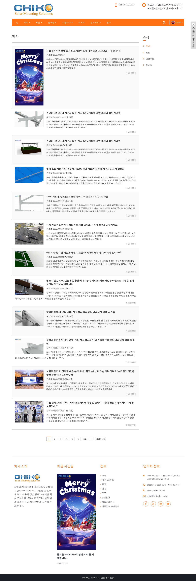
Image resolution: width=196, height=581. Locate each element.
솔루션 (51, 22)
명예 (104, 488)
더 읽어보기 (131, 72)
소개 (104, 475)
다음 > (85, 439)
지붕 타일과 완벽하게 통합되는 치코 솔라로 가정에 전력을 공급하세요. (82, 224)
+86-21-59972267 (156, 490)
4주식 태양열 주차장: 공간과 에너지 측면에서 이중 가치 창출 (77, 196)
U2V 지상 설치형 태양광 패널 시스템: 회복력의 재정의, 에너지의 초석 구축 (83, 252)
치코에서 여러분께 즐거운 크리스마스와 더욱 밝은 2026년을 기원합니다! (83, 50)
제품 (38, 22)
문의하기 (94, 22)
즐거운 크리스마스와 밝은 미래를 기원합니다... (75, 556)
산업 (148, 52)
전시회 (149, 65)
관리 (104, 484)
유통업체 (106, 497)
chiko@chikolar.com (157, 495)
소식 (80, 22)
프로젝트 (150, 58)
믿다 (109, 22)
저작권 (87, 577)
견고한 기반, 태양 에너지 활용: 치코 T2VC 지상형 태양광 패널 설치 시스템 (83, 113)
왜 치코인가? (108, 479)
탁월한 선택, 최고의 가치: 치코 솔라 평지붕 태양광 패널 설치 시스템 (80, 312)
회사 (26, 22)
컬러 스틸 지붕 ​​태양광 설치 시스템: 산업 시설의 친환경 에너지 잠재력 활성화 (85, 168)
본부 (104, 492)
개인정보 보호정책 (111, 506)
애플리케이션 (108, 501)
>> (92, 439)
